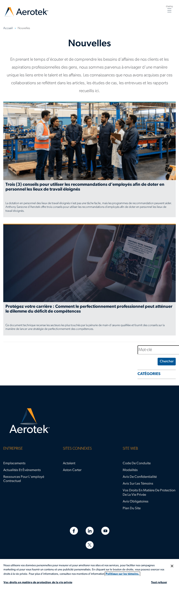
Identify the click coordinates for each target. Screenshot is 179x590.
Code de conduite (137, 463)
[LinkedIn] (90, 531)
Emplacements (14, 463)
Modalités (130, 470)
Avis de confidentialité (140, 477)
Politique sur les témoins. (122, 574)
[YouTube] (105, 531)
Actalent (69, 463)
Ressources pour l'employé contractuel (23, 479)
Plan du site (132, 508)
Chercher (167, 361)
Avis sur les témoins (138, 483)
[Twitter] (90, 545)
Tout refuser (159, 582)
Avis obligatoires (135, 501)
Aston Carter (72, 470)
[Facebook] (74, 531)
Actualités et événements (22, 470)
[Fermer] (172, 566)
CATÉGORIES (149, 374)
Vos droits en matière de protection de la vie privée (149, 492)
